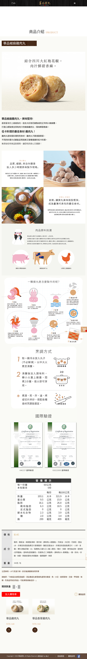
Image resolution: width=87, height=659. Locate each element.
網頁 (39, 656)
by (44, 656)
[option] (43, 81)
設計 (42, 656)
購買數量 (6, 586)
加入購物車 (11, 594)
